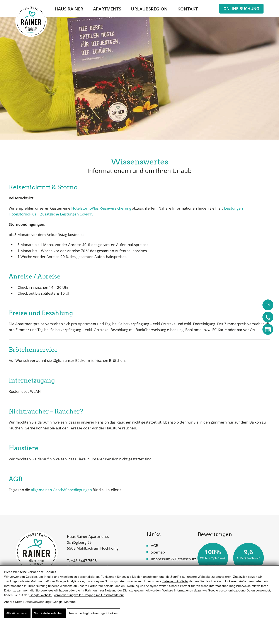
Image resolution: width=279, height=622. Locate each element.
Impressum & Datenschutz (173, 558)
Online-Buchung (241, 8)
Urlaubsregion (149, 9)
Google (58, 601)
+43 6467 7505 (84, 560)
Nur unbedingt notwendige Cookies (93, 613)
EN (267, 304)
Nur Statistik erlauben (48, 613)
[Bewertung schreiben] (212, 557)
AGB (154, 545)
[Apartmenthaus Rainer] (36, 552)
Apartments (107, 9)
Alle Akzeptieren (17, 613)
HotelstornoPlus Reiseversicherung (101, 208)
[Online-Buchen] (267, 329)
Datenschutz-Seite (175, 581)
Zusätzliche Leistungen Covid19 (67, 214)
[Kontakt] (267, 317)
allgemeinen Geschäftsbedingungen (61, 489)
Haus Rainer (69, 9)
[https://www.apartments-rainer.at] (31, 21)
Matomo (70, 601)
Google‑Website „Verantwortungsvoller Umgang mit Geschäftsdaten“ (76, 595)
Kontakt (187, 9)
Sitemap (158, 552)
